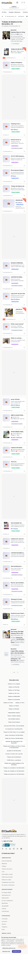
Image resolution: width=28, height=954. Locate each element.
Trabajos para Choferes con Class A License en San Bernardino (14, 746)
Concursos (4, 921)
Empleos (22, 16)
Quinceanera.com (6, 895)
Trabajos (4, 866)
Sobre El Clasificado (7, 861)
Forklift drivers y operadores (14, 760)
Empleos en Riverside (14, 687)
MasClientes (5, 903)
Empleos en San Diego (14, 690)
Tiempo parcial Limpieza (14, 722)
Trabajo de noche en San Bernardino (14, 738)
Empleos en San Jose (14, 693)
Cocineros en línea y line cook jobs (14, 753)
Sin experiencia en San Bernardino (14, 729)
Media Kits (4, 863)
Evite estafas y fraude (7, 874)
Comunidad (4, 918)
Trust (3, 871)
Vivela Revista (5, 911)
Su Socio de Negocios (7, 900)
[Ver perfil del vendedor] (4, 310)
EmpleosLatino (5, 898)
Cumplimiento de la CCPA (8, 882)
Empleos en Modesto (14, 709)
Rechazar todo (6, 951)
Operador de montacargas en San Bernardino (14, 742)
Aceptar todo (16, 951)
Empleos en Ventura (14, 705)
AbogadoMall (5, 906)
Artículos (4, 924)
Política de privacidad (7, 877)
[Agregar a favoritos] (24, 58)
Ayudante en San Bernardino (14, 750)
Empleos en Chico (20, 702)
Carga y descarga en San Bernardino (14, 735)
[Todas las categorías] (17, 2)
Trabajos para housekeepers (14, 757)
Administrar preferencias (8, 948)
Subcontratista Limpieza (14, 719)
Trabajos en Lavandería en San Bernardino (14, 767)
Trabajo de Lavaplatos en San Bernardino (14, 771)
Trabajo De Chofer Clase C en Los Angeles (14, 732)
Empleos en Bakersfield (14, 696)
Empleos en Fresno (8, 702)
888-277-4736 (8, 841)
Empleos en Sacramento (14, 699)
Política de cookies (6, 879)
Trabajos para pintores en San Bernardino (14, 774)
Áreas (3, 929)
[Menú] (23, 2)
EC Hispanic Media (6, 892)
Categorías (4, 926)
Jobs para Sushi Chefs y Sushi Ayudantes (14, 725)
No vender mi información (8, 885)
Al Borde (4, 908)
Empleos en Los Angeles (14, 683)
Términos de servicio (7, 869)
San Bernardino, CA (11, 16)
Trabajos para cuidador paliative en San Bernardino (14, 764)
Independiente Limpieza (14, 712)
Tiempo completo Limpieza (14, 715)
